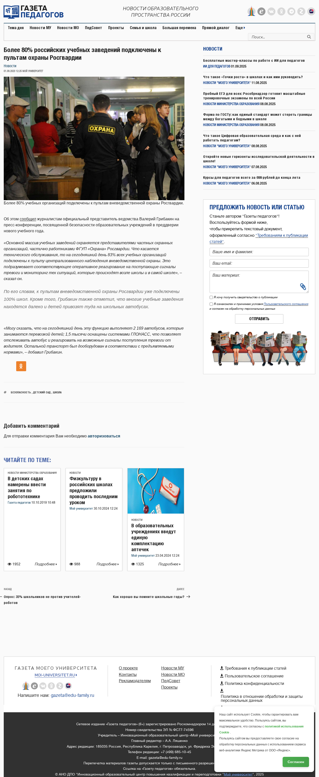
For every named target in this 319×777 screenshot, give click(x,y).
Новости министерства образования (32, 473)
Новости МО (68, 27)
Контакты (128, 674)
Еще (240, 27)
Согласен (296, 762)
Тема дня (16, 27)
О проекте (128, 668)
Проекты (116, 27)
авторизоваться (104, 436)
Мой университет (82, 508)
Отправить (259, 318)
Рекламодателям (135, 681)
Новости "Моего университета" (227, 83)
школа (57, 392)
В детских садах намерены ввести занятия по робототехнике (27, 487)
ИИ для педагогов (216, 66)
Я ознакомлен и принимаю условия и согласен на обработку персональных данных (259, 306)
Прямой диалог (216, 27)
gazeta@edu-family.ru (72, 695)
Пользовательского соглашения (286, 304)
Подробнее (45, 564)
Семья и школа (143, 27)
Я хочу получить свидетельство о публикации (246, 297)
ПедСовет (93, 27)
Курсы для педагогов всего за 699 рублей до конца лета (251, 177)
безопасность (21, 392)
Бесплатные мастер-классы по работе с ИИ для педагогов (254, 60)
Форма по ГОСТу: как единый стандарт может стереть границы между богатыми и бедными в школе (257, 116)
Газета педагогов (19, 502)
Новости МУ (40, 27)
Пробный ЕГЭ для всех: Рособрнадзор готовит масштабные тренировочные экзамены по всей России (254, 95)
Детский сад (42, 392)
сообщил (28, 219)
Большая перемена (179, 27)
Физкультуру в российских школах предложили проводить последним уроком (94, 490)
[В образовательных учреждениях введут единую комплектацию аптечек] (156, 512)
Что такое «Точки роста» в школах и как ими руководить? (253, 77)
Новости (10, 66)
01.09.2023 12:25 (13, 71)
